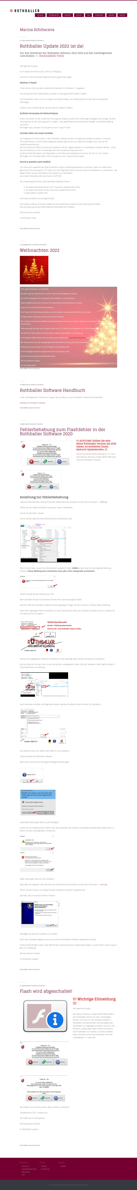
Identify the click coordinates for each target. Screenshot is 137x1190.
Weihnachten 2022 (39, 250)
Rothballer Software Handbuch (52, 390)
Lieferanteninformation (29, 1169)
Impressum (25, 1166)
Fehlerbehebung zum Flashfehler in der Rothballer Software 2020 (62, 431)
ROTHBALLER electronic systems (24, 5)
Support (44, 1166)
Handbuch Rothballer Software (32, 403)
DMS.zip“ (103, 502)
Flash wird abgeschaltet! (46, 991)
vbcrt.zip (103, 884)
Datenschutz (26, 1172)
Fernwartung (45, 1169)
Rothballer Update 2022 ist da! (52, 46)
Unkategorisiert (34, 228)
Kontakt (63, 1166)
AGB (23, 1175)
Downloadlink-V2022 (51, 56)
